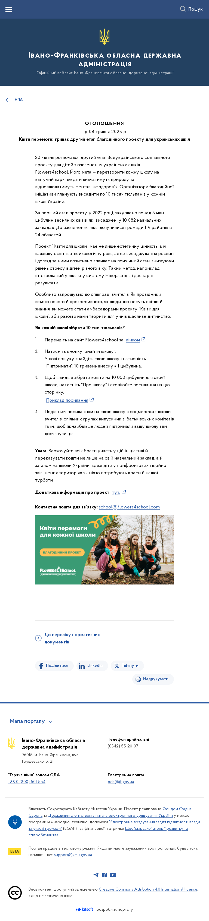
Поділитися (57, 666)
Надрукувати (155, 679)
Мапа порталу (27, 722)
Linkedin (95, 666)
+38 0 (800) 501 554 (26, 782)
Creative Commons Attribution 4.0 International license (148, 889)
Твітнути (130, 666)
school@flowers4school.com (129, 507)
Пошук (195, 9)
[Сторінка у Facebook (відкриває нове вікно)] (104, 875)
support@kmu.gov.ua (73, 855)
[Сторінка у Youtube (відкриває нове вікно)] (113, 875)
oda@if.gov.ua (121, 782)
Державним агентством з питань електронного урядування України (110, 815)
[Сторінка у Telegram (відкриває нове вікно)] (96, 875)
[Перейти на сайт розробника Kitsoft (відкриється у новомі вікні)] (85, 909)
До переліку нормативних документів (72, 639)
